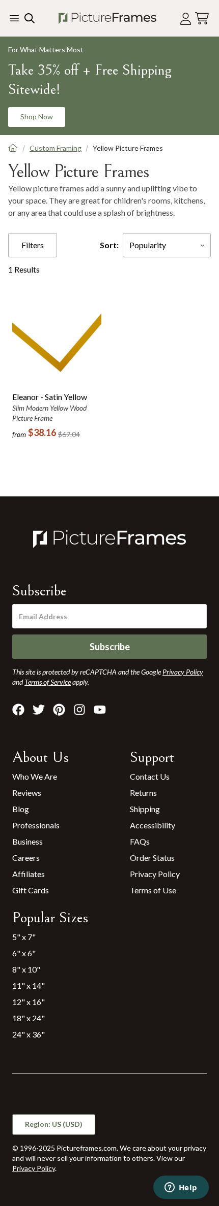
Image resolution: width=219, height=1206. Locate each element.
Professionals (36, 825)
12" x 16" (28, 1002)
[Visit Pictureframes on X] (39, 710)
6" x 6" (24, 953)
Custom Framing (55, 148)
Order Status (152, 857)
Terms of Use (153, 890)
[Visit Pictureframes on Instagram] (79, 710)
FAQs (140, 841)
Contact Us (150, 776)
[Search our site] (28, 18)
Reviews (26, 792)
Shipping (145, 809)
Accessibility (152, 825)
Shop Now (36, 116)
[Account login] (185, 18)
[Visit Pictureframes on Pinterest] (59, 710)
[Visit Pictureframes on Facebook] (18, 710)
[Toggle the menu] (14, 18)
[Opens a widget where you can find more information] (181, 1188)
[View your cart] (202, 18)
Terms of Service (47, 682)
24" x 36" (28, 1034)
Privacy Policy (155, 874)
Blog (20, 809)
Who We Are (34, 776)
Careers (26, 857)
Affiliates (28, 874)
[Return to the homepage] (107, 18)
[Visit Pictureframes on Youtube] (100, 710)
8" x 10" (26, 969)
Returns (143, 792)
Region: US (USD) (54, 1124)
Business (27, 841)
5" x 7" (24, 937)
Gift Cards (30, 890)
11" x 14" (28, 985)
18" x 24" (28, 1018)
